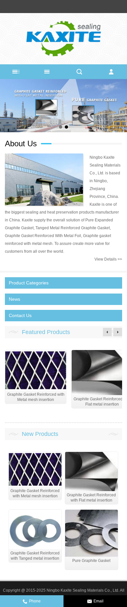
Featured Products (46, 332)
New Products (40, 434)
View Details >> (108, 259)
